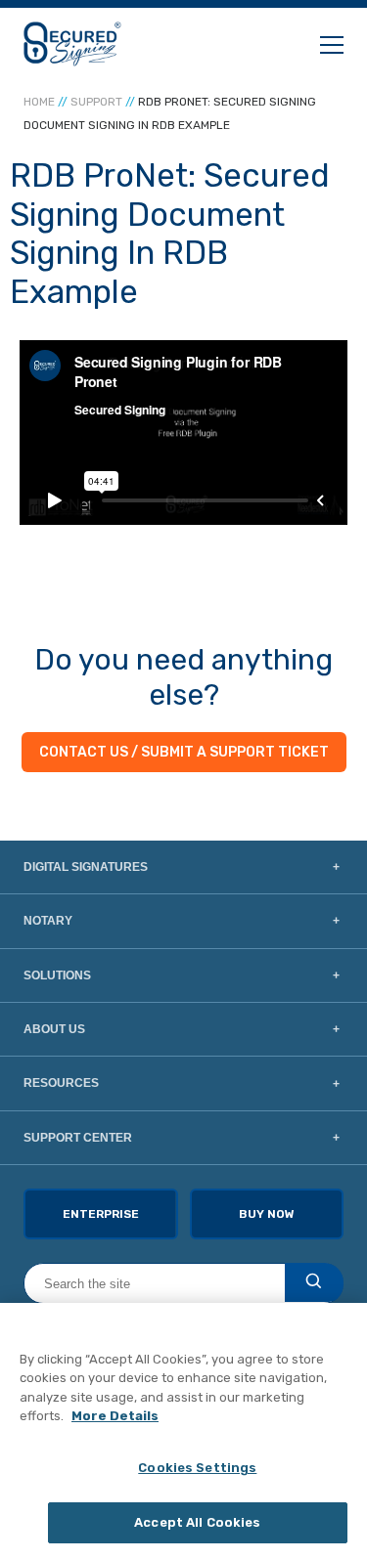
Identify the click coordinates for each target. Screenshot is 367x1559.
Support (96, 101)
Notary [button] (47, 921)
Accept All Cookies (197, 1522)
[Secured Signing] (72, 44)
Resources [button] (61, 1083)
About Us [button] (54, 1029)
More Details (115, 1415)
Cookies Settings (197, 1467)
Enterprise (101, 1214)
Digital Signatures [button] (85, 867)
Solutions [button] (57, 975)
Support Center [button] (77, 1138)
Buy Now (267, 1214)
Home (39, 101)
